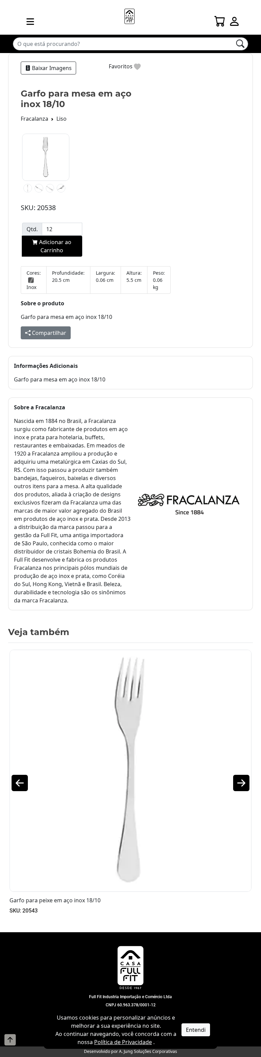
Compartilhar (48, 333)
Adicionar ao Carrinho (54, 246)
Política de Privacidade (123, 1042)
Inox (31, 287)
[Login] (234, 19)
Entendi (196, 1030)
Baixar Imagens (51, 68)
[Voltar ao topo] (10, 1040)
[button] (20, 783)
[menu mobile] (30, 21)
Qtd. (32, 229)
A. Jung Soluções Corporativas (148, 1051)
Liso (61, 118)
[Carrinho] (220, 19)
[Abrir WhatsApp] (244, 1039)
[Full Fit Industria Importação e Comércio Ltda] (130, 967)
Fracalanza (34, 118)
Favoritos (121, 66)
